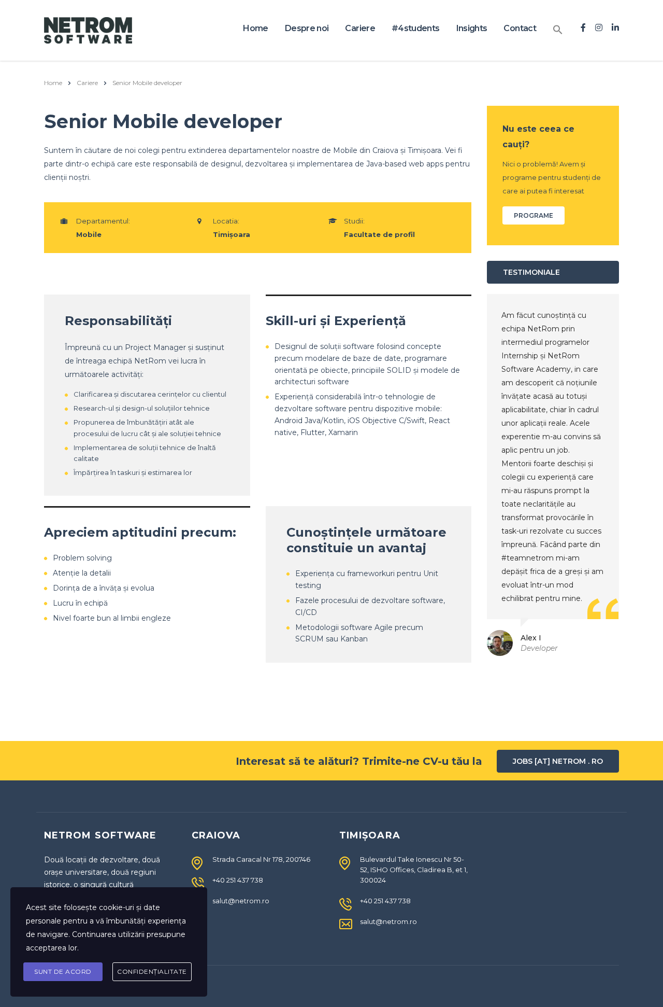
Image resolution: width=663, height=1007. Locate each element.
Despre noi (307, 28)
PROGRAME (533, 215)
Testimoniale (531, 272)
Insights (471, 28)
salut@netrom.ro (240, 901)
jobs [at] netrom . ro (558, 761)
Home (255, 28)
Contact (519, 28)
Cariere (360, 28)
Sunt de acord (63, 971)
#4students (416, 28)
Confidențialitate (152, 971)
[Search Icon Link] (557, 30)
